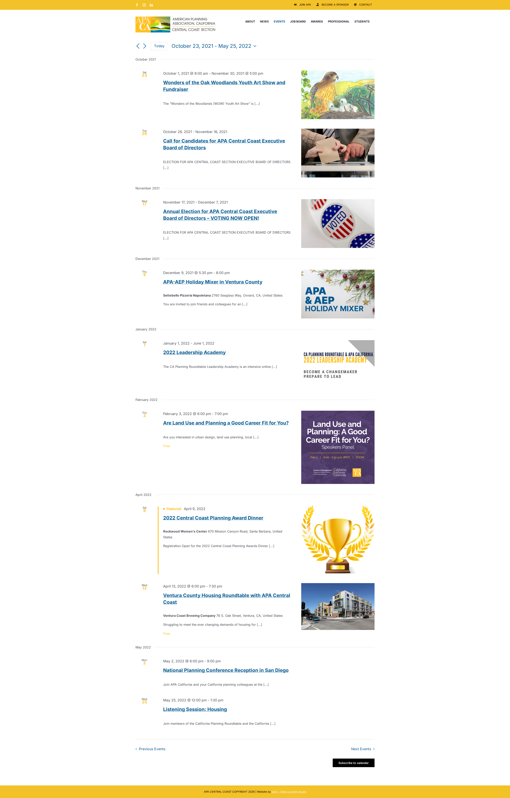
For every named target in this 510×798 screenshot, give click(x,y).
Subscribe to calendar (353, 763)
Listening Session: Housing (195, 709)
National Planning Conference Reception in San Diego (226, 670)
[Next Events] (144, 46)
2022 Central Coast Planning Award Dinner (213, 518)
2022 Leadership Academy (194, 352)
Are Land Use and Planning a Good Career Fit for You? (226, 423)
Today (159, 46)
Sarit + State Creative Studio (289, 791)
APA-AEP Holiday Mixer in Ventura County (212, 282)
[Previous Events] (137, 46)
